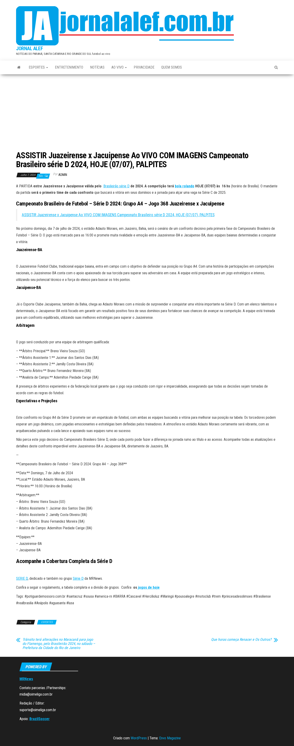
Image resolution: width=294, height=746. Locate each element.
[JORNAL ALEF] (19, 67)
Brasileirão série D (116, 186)
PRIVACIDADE (144, 67)
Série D (78, 578)
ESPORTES (37, 67)
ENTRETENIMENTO (69, 67)
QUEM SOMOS (171, 67)
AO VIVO (117, 67)
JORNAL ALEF (29, 48)
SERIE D (22, 578)
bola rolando (184, 186)
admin (62, 175)
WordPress (139, 738)
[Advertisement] (147, 114)
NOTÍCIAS (97, 67)
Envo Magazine (170, 738)
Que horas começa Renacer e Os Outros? (241, 640)
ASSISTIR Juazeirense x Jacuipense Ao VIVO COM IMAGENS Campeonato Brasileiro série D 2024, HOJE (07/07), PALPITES (118, 215)
